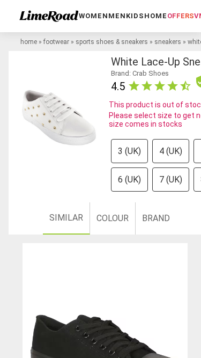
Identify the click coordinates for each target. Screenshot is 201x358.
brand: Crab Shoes (140, 73)
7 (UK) (170, 179)
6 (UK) (129, 179)
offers (180, 16)
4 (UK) (170, 151)
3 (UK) (129, 151)
